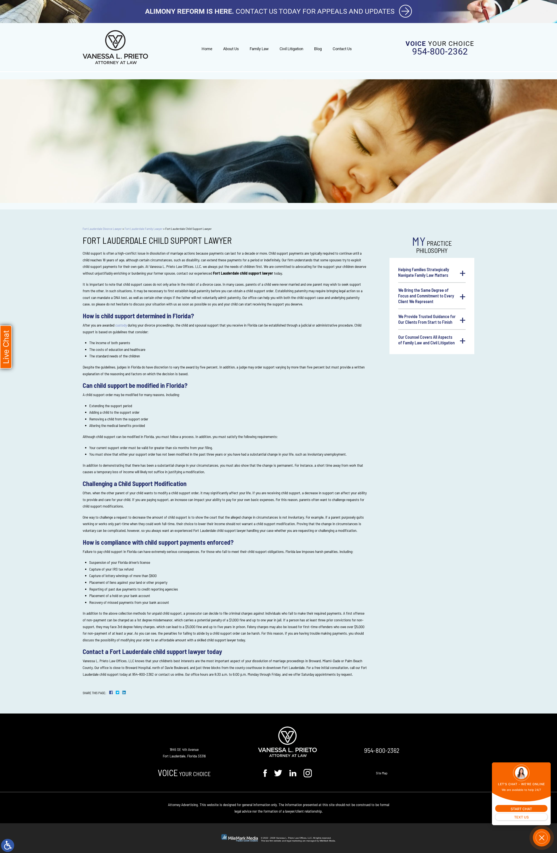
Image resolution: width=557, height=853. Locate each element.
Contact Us (342, 48)
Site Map (382, 773)
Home (207, 48)
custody (121, 325)
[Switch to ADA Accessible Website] (7, 845)
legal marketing (294, 841)
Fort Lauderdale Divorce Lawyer (102, 229)
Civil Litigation (291, 48)
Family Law (259, 48)
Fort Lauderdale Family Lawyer (144, 229)
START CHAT (521, 809)
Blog (318, 48)
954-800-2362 (440, 51)
